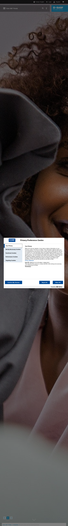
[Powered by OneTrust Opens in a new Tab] (57, 287)
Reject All (44, 282)
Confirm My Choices (14, 282)
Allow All (57, 282)
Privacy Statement (29, 260)
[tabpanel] (44, 257)
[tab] (13, 246)
